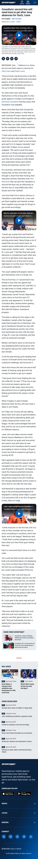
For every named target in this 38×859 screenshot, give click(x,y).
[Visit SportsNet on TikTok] (31, 837)
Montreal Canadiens (10, 101)
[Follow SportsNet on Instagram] (24, 837)
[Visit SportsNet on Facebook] (17, 837)
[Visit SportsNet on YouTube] (10, 837)
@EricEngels (16, 19)
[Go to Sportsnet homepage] (9, 3)
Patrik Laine (20, 71)
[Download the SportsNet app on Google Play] (24, 793)
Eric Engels (6, 19)
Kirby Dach (6, 71)
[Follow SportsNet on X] (4, 837)
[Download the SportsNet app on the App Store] (8, 793)
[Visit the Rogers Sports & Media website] (11, 848)
